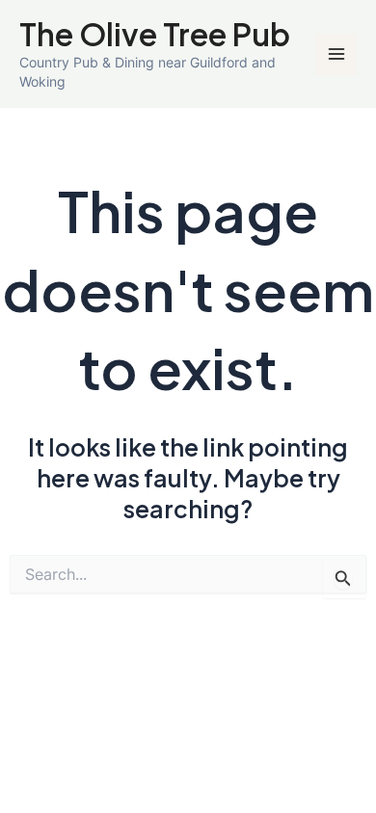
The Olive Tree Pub (154, 33)
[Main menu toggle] (336, 54)
